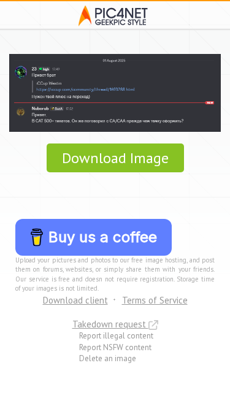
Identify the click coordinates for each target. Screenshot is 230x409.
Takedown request (110, 324)
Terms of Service (155, 300)
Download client (75, 300)
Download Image (115, 157)
